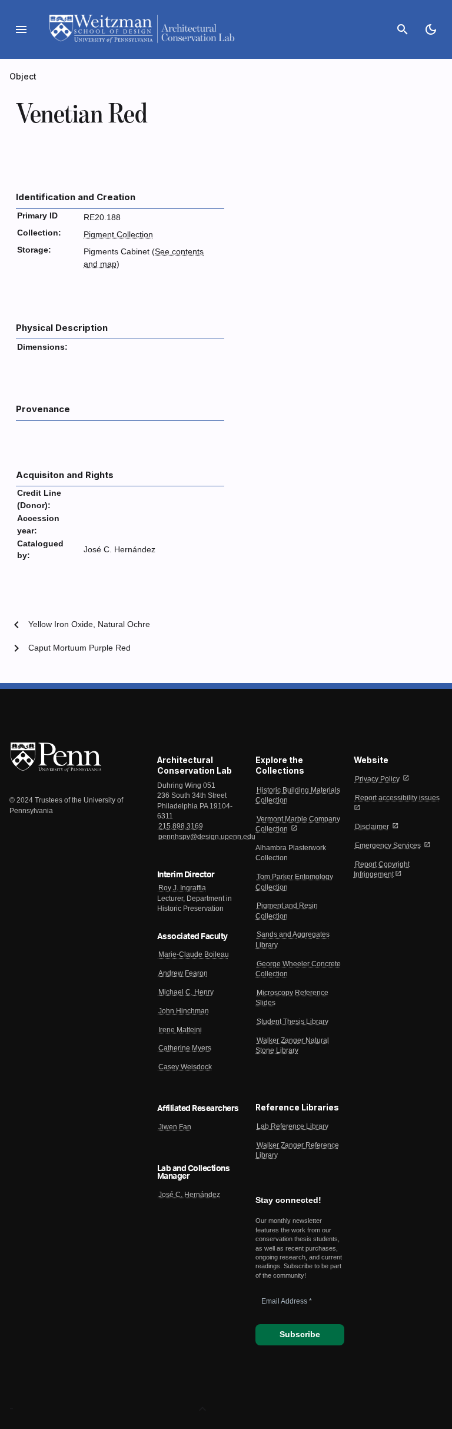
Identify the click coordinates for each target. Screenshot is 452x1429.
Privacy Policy (377, 779)
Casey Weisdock (185, 1066)
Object (23, 76)
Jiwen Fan (174, 1126)
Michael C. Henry (186, 992)
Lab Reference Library (292, 1126)
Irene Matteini (180, 1029)
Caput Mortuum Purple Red (79, 648)
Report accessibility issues (397, 797)
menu (21, 29)
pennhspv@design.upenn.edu (206, 836)
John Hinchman (183, 1010)
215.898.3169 (180, 826)
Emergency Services (388, 845)
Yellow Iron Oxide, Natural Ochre (89, 624)
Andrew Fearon (183, 973)
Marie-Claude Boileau (193, 954)
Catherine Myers (184, 1048)
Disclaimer (372, 826)
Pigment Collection (118, 234)
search (403, 29)
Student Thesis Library (292, 1021)
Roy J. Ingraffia (182, 887)
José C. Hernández (189, 1194)
